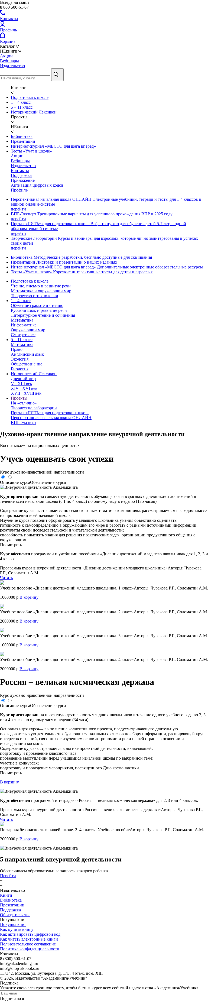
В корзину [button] (29, 597)
